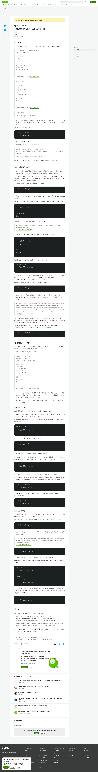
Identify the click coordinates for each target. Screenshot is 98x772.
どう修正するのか (78, 52)
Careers (86, 753)
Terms (26, 753)
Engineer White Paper (44, 765)
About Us (86, 750)
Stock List (10, 4)
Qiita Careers (52, 4)
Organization (43, 4)
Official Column (33, 4)
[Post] (4, 21)
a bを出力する (78, 54)
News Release (87, 757)
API (40, 767)
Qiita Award (42, 762)
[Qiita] (5, 2)
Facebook (56, 757)
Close (18, 767)
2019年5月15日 (38, 156)
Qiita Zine (71, 753)
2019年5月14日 (34, 76)
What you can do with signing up (28, 663)
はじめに (76, 47)
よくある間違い (35, 639)
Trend (4, 4)
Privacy (26, 755)
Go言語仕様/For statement (23, 229)
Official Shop (72, 755)
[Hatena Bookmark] (4, 30)
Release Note (42, 750)
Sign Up (43, 733)
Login (86, 1)
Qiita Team (71, 750)
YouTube (56, 760)
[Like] (4, 8)
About (26, 750)
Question (16, 4)
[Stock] (4, 15)
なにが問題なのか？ (78, 49)
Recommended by (25, 676)
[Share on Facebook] (4, 25)
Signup (93, 1)
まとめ (75, 58)
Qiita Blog (86, 755)
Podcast (56, 762)
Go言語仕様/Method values (23, 544)
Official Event (24, 4)
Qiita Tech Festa (43, 760)
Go (15, 32)
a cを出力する (78, 56)
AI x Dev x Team (62, 4)
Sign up (12, 767)
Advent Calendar (43, 757)
